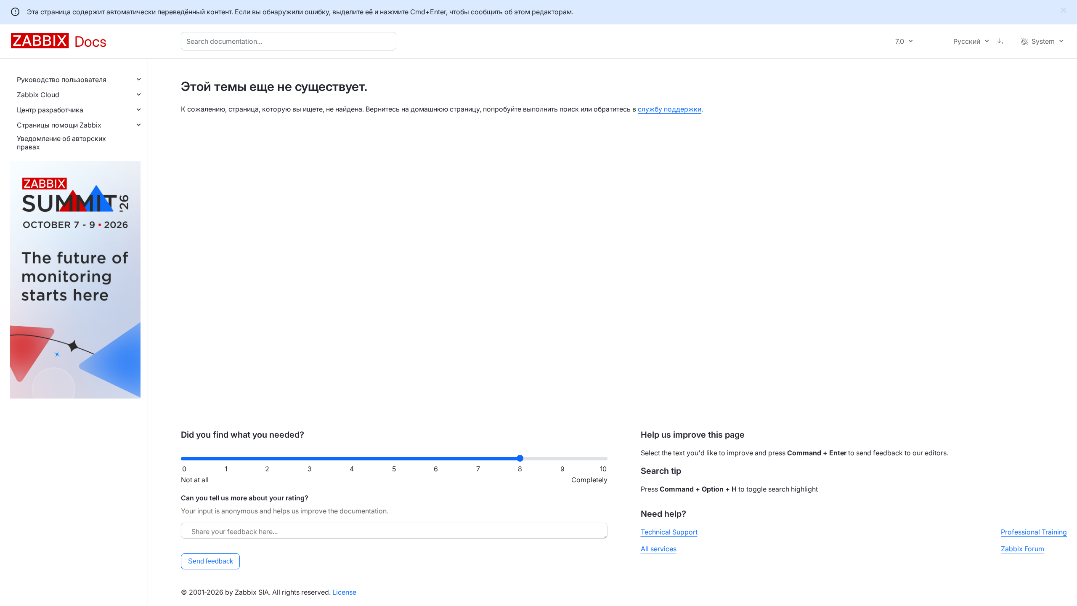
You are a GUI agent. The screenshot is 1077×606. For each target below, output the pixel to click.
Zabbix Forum (1022, 549)
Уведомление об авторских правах (61, 142)
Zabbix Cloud (38, 94)
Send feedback (210, 561)
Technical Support (669, 532)
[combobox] (290, 41)
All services (658, 549)
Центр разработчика (50, 110)
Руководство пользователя (61, 79)
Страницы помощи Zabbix (59, 125)
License (344, 592)
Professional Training (1034, 532)
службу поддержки (669, 109)
